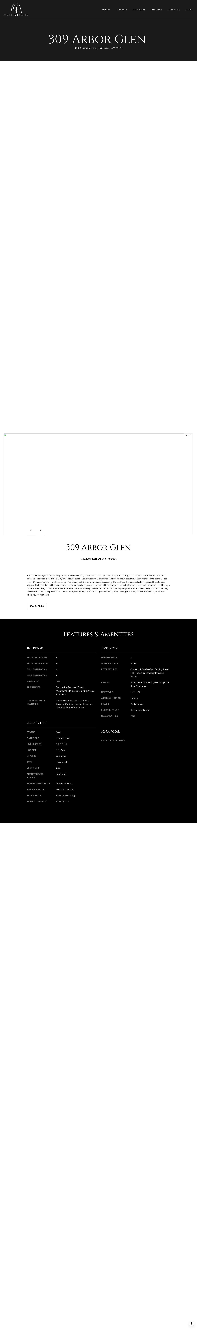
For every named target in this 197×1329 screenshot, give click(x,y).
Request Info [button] (37, 606)
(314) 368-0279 (174, 9)
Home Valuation (139, 9)
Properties (106, 9)
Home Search (121, 9)
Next (40, 530)
